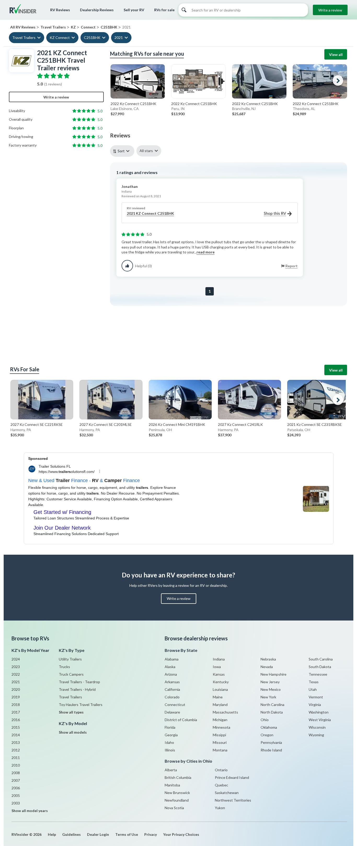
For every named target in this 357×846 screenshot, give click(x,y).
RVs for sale (164, 10)
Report (291, 266)
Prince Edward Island (232, 777)
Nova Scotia (174, 808)
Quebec (221, 785)
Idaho (169, 742)
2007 (15, 780)
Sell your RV (134, 10)
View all (336, 54)
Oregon (267, 735)
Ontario (221, 770)
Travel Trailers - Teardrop (79, 682)
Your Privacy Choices (181, 834)
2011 (15, 757)
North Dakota (272, 712)
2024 (15, 659)
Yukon (220, 808)
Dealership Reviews (97, 10)
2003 (15, 803)
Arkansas (172, 682)
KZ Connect (60, 37)
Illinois (170, 750)
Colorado (172, 697)
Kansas (219, 674)
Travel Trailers (24, 37)
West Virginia (320, 719)
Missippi (219, 735)
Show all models (73, 732)
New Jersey (270, 682)
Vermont (316, 697)
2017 (15, 712)
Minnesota (221, 727)
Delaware (172, 712)
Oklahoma (269, 727)
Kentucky (221, 682)
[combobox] (123, 151)
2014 (15, 735)
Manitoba (172, 785)
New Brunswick (177, 792)
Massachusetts (225, 712)
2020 (15, 689)
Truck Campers (71, 674)
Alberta (171, 770)
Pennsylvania (271, 742)
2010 (15, 765)
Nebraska (268, 659)
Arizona (171, 674)
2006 (15, 788)
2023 (15, 666)
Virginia (315, 704)
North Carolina (272, 704)
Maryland (220, 704)
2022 (15, 674)
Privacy (150, 834)
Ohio (265, 719)
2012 (15, 750)
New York (268, 697)
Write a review (330, 10)
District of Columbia (181, 719)
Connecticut (175, 704)
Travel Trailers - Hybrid (77, 689)
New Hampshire (273, 674)
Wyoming (316, 735)
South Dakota (320, 666)
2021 (118, 37)
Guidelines (71, 834)
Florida (170, 727)
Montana (220, 750)
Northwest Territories (233, 800)
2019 (15, 697)
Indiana (219, 659)
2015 (15, 727)
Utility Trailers (70, 659)
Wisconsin (317, 727)
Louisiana (220, 689)
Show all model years (29, 810)
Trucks (64, 666)
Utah (313, 689)
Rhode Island (271, 750)
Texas (314, 682)
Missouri (220, 742)
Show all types (71, 712)
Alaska (170, 666)
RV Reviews (60, 10)
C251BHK (92, 37)
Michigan (220, 719)
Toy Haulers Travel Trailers (80, 704)
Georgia (171, 735)
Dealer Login (98, 834)
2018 (15, 704)
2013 (15, 742)
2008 (15, 772)
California (172, 689)
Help (52, 834)
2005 (15, 795)
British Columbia (178, 777)
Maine (218, 697)
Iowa (217, 666)
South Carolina (321, 659)
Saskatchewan (227, 792)
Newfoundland (177, 800)
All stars (146, 150)
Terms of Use (126, 834)
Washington (319, 712)
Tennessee (318, 674)
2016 (15, 719)
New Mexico (271, 689)
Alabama (172, 659)
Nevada (267, 666)
